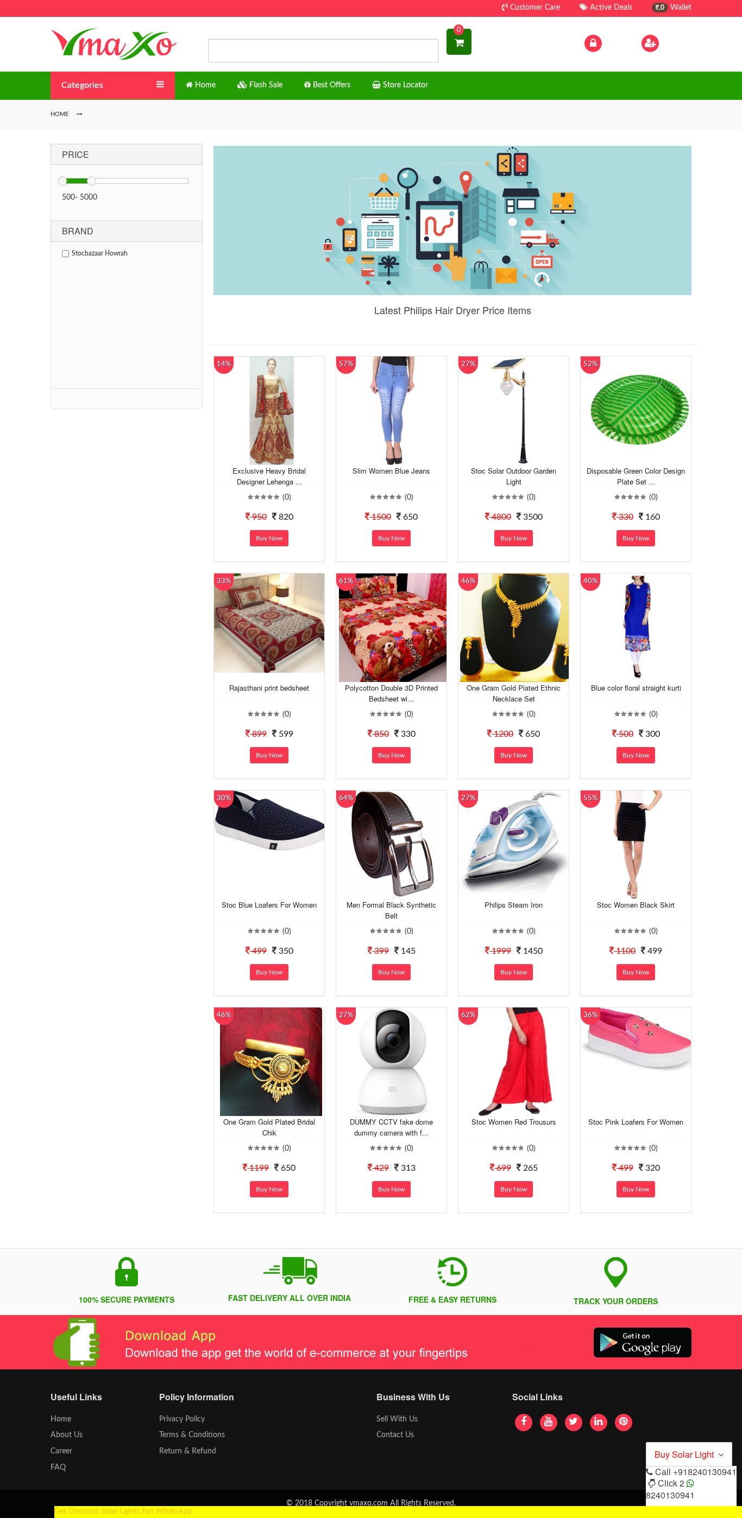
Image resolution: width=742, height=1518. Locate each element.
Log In (614, 43)
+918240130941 (705, 1471)
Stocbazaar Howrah (100, 253)
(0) (286, 497)
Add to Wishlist (261, 457)
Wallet (675, 7)
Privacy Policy (182, 1419)
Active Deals (610, 7)
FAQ (58, 1467)
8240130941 (670, 1495)
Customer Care (534, 7)
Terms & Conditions (192, 1435)
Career (61, 1451)
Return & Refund (187, 1451)
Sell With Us (397, 1419)
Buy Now (269, 538)
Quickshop (282, 457)
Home (61, 1419)
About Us (67, 1435)
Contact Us (395, 1435)
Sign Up (675, 43)
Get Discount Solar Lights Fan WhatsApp (123, 1511)
